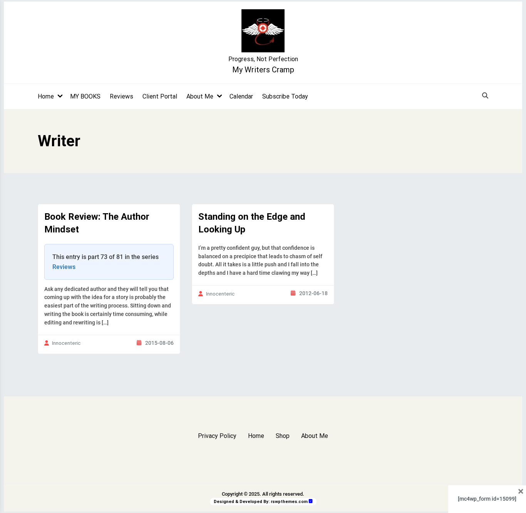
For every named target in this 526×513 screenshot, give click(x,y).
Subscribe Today (285, 96)
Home (46, 96)
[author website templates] (311, 501)
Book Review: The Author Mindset (96, 223)
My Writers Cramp (263, 69)
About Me (199, 96)
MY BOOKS (85, 96)
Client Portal (159, 96)
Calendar (241, 96)
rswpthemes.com (289, 501)
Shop (283, 435)
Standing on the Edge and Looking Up (251, 223)
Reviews (121, 96)
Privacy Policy (217, 435)
